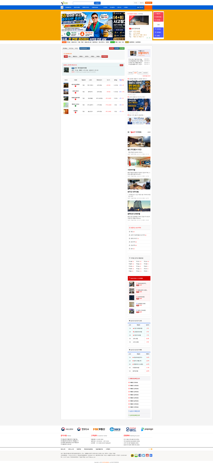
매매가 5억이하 (134, 382)
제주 (146, 271)
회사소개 (63, 449)
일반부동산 (94, 42)
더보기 (121, 65)
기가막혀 (103, 7)
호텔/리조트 (74, 42)
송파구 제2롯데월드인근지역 (138, 235)
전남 (139, 266)
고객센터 (126, 7)
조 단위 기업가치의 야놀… (136, 59)
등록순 (65, 48)
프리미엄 (158, 29)
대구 (146, 268)
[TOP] (151, 449)
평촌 (132, 231)
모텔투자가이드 (85, 7)
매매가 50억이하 (134, 398)
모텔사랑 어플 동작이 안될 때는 (70, 439)
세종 (146, 263)
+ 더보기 (148, 132)
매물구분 (75, 56)
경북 (132, 268)
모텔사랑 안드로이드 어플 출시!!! (70, 441)
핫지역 (86, 56)
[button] (147, 38)
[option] (139, 27)
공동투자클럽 (77, 7)
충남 (139, 263)
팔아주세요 (158, 16)
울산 (131, 271)
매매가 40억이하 (134, 394)
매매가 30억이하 (134, 391)
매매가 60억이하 (134, 401)
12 (98, 39)
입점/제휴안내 (99, 449)
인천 (147, 261)
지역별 (92, 56)
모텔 (79, 42)
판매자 (80, 56)
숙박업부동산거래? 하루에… (137, 61)
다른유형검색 (84, 48)
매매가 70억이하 (134, 404)
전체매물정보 (68, 7)
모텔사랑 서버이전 (66, 444)
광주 (146, 266)
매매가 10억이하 (134, 385)
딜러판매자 (138, 42)
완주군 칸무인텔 (133, 192)
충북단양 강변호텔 (134, 214)
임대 (120, 42)
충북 (132, 263)
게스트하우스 (102, 42)
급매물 (158, 35)
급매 (117, 48)
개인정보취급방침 (88, 449)
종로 (132, 248)
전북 (132, 266)
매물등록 (149, 7)
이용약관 (79, 449)
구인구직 (141, 7)
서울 (132, 261)
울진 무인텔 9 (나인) (135, 149)
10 (96, 39)
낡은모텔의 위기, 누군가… (136, 64)
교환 (122, 48)
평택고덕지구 (134, 238)
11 (97, 39)
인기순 (71, 48)
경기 (139, 261)
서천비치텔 (131, 170)
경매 (112, 48)
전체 (66, 56)
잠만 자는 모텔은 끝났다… (136, 62)
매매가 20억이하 (134, 388)
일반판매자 (131, 42)
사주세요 (158, 20)
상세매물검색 (104, 56)
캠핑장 (107, 42)
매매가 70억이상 (134, 407)
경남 (139, 268)
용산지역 (133, 242)
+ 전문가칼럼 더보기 (146, 76)
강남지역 (133, 245)
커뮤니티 (119, 7)
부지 (123, 42)
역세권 (97, 56)
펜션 (82, 42)
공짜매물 (158, 32)
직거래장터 (112, 7)
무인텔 (68, 42)
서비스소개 (71, 449)
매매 (130, 28)
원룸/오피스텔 (88, 42)
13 (99, 39)
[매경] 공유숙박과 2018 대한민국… (71, 442)
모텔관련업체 (95, 7)
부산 (139, 271)
